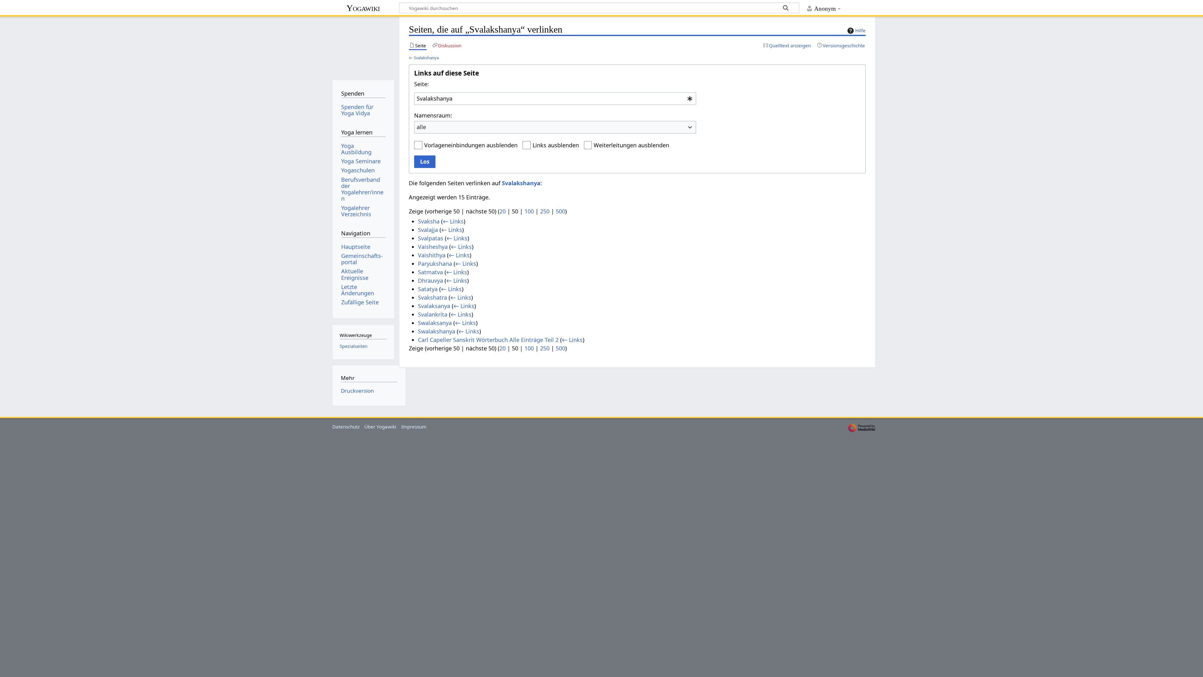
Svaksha (429, 221)
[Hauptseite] (363, 46)
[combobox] (555, 98)
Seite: (421, 84)
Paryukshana (435, 263)
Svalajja (428, 230)
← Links (453, 221)
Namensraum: (433, 115)
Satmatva (430, 272)
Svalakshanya (426, 57)
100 (529, 211)
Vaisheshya (433, 246)
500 (560, 211)
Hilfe (860, 30)
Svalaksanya (434, 306)
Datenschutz (346, 426)
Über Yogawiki (380, 426)
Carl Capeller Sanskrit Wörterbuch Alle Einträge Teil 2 (488, 340)
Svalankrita (432, 314)
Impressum (413, 426)
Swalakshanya (436, 331)
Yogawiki (363, 8)
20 (502, 211)
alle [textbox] (421, 127)
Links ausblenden (556, 145)
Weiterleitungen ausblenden (631, 145)
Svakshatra (432, 297)
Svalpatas (430, 238)
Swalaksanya (435, 323)
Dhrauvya (430, 280)
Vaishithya (431, 255)
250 (544, 211)
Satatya (428, 289)
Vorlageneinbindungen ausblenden (471, 145)
